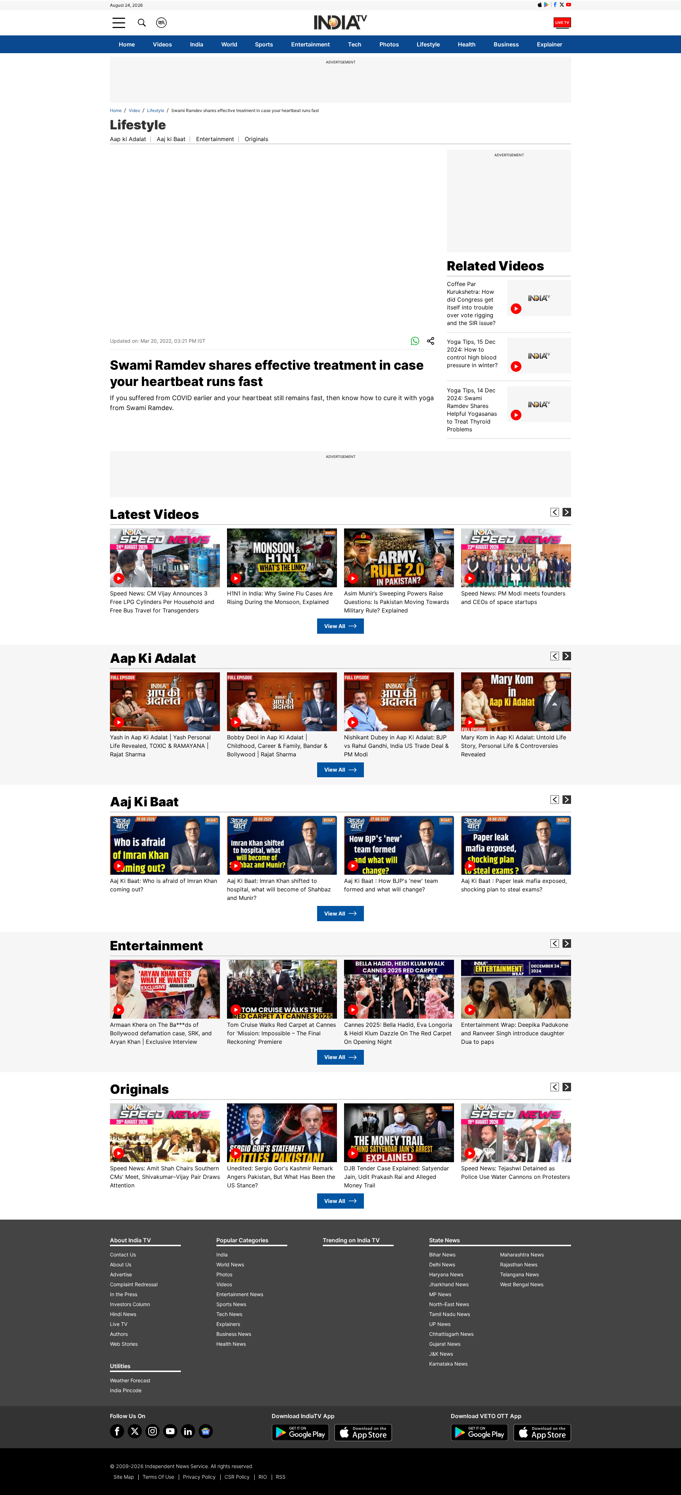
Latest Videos (154, 514)
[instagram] (152, 1431)
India (196, 44)
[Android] (546, 4)
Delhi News (442, 1264)
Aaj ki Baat (171, 138)
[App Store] (363, 1432)
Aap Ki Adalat (153, 658)
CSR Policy (237, 1477)
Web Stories (124, 1344)
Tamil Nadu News (449, 1314)
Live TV (118, 1324)
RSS (281, 1477)
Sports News (231, 1304)
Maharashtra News (522, 1255)
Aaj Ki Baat (144, 802)
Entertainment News (239, 1294)
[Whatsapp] (415, 341)
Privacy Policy (199, 1477)
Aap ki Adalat (128, 138)
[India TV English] (340, 22)
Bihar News (442, 1255)
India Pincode (126, 1390)
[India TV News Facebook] (555, 4)
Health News (231, 1344)
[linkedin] (188, 1431)
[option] (164, 571)
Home (127, 44)
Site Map (124, 1477)
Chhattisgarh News (451, 1334)
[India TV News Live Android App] (300, 1432)
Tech (354, 44)
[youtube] (170, 1431)
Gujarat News (444, 1344)
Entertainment (310, 44)
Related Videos (495, 266)
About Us (120, 1264)
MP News (440, 1294)
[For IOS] (542, 1432)
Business (506, 44)
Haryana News (446, 1274)
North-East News (449, 1304)
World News (230, 1264)
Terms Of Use (158, 1477)
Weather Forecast (130, 1380)
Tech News (229, 1314)
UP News (439, 1324)
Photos (389, 44)
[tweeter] (135, 1431)
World (229, 44)
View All (334, 626)
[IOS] (539, 4)
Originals (256, 138)
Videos (162, 44)
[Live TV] (562, 22)
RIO (263, 1477)
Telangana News (519, 1274)
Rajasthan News (518, 1264)
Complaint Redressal (133, 1284)
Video (134, 110)
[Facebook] (117, 1431)
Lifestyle (428, 44)
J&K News (441, 1354)
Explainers (228, 1324)
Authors (119, 1334)
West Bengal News (521, 1284)
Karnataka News (448, 1364)
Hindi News (123, 1314)
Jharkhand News (449, 1284)
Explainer (549, 44)
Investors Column (130, 1304)
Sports (264, 44)
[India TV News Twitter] (561, 4)
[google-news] (206, 1431)
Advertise (121, 1274)
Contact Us (123, 1255)
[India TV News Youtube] (568, 4)
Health (467, 44)
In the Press (123, 1294)
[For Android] (479, 1432)
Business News (233, 1334)
